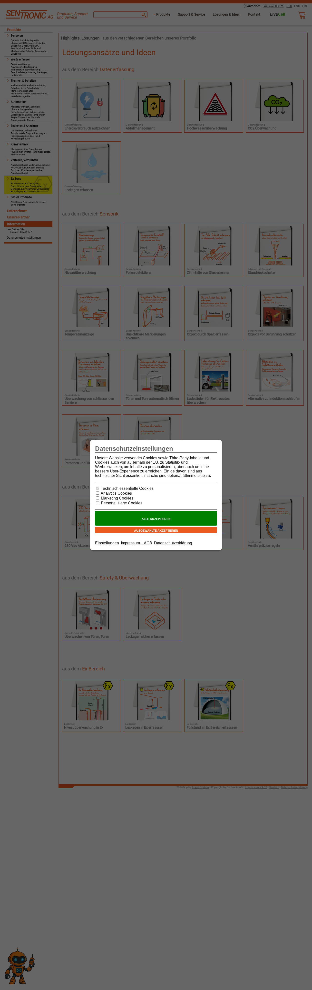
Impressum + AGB (136, 543)
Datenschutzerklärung (173, 543)
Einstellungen (107, 543)
